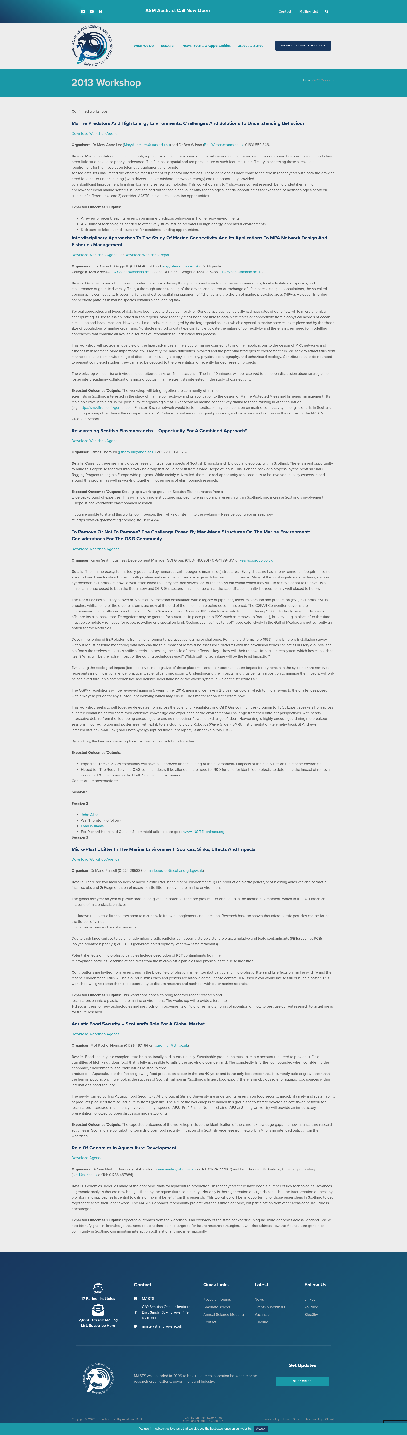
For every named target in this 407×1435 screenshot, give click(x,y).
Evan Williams (92, 826)
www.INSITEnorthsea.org (203, 831)
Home (305, 80)
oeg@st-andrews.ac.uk (180, 266)
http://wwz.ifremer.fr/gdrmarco (105, 407)
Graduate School (251, 46)
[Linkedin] (83, 11)
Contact (285, 11)
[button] (327, 11)
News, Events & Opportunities (207, 46)
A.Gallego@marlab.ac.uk (134, 272)
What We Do (144, 46)
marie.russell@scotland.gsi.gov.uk (175, 870)
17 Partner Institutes (98, 1298)
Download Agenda (87, 1158)
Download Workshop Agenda (95, 133)
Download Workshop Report (148, 255)
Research (168, 46)
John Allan (90, 814)
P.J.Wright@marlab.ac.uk (242, 272)
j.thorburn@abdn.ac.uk (137, 452)
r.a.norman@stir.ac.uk (170, 1045)
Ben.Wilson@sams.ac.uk (223, 145)
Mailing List (308, 11)
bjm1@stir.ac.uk (85, 1175)
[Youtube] (92, 11)
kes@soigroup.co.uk (256, 560)
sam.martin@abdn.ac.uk (176, 1169)
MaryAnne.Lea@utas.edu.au (147, 145)
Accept (260, 1429)
